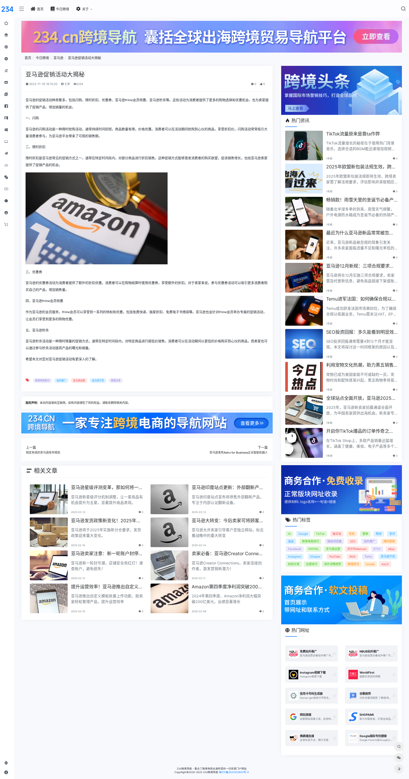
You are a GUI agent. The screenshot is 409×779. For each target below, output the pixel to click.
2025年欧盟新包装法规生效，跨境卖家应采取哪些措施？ (361, 167)
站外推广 (61, 380)
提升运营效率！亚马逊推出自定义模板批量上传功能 (107, 587)
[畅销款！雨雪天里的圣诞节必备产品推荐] (304, 212)
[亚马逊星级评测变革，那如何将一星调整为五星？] (49, 499)
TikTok (320, 534)
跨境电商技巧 (42, 380)
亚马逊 (58, 58)
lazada (370, 564)
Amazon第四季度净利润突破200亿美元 (227, 587)
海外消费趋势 (332, 564)
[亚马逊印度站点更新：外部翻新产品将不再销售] (169, 499)
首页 (28, 58)
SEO (353, 541)
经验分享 (115, 380)
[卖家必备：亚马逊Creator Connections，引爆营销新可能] (169, 565)
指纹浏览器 (334, 541)
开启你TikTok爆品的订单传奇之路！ (357, 431)
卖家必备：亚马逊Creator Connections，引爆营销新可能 (228, 554)
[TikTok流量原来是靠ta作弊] (304, 146)
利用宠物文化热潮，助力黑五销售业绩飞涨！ (360, 365)
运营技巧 (311, 564)
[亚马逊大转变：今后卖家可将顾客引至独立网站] (169, 532)
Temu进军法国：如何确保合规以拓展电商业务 (361, 299)
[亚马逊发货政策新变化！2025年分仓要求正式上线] (49, 532)
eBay (391, 549)
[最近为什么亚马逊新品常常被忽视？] (304, 245)
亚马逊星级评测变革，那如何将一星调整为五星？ (107, 488)
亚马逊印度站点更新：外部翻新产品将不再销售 (228, 488)
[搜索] (403, 9)
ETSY (377, 549)
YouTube (334, 556)
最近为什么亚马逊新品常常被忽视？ (357, 233)
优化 (352, 534)
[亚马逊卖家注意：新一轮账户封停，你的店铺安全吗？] (49, 565)
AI (289, 534)
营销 (365, 534)
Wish (352, 556)
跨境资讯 (353, 564)
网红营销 (389, 541)
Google (303, 534)
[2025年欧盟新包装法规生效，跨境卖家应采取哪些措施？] (304, 179)
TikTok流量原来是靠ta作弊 (353, 134)
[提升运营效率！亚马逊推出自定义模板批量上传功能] (49, 598)
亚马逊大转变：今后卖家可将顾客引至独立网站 (228, 521)
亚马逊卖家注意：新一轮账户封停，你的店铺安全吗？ (107, 554)
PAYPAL (313, 549)
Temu (368, 556)
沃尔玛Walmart (356, 549)
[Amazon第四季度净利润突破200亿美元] (169, 598)
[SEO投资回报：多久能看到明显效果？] (304, 344)
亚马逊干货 (98, 380)
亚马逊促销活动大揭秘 (84, 58)
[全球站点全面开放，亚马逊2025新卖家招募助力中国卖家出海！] (304, 410)
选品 (291, 541)
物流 (379, 534)
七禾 (67, 84)
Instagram (294, 556)
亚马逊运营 (79, 380)
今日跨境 (42, 58)
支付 (392, 534)
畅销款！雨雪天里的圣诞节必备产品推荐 (360, 200)
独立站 (337, 534)
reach (385, 564)
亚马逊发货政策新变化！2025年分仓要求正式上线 (106, 521)
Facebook (294, 549)
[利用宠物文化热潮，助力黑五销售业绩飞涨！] (304, 377)
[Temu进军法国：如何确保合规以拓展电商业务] (304, 311)
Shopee (315, 556)
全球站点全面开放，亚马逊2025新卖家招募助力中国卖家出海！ (361, 398)
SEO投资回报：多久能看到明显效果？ (360, 332)
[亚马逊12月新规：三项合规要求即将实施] (304, 278)
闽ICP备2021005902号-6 (234, 772)
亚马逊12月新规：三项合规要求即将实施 (360, 266)
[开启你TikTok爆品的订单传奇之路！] (304, 443)
